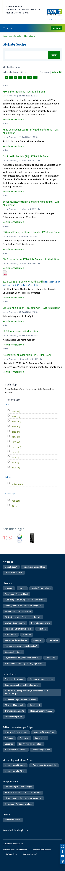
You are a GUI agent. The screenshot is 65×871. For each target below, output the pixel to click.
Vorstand (9, 588)
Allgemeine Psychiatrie (14, 679)
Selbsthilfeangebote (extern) (30, 744)
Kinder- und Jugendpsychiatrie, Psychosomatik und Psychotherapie (26, 692)
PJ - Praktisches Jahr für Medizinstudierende (23, 617)
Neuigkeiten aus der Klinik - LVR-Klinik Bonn (27, 355)
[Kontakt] (62, 861)
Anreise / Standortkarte (41, 588)
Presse (6, 814)
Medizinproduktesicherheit (16, 640)
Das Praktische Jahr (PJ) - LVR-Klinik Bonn (26, 156)
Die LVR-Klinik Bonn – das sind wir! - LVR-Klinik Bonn (31, 308)
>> (30, 77)
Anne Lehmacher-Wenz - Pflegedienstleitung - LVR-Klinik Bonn (31, 131)
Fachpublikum (10, 781)
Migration (42, 629)
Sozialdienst (35, 705)
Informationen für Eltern (14, 771)
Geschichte (53, 640)
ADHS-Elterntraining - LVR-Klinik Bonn (24, 91)
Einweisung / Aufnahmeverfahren (18, 804)
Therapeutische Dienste (14, 711)
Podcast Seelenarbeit (13, 572)
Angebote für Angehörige (44, 732)
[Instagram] (62, 846)
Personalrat (50, 657)
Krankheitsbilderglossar (16, 830)
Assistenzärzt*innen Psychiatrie (18, 611)
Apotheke (27, 634)
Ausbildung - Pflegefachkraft (16, 594)
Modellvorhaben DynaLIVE (41, 711)
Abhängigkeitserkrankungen (41, 679)
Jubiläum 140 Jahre (13, 652)
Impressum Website (42, 849)
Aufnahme (9, 738)
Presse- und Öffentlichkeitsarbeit (18, 629)
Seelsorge (9, 744)
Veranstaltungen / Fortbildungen (18, 786)
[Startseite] (54, 12)
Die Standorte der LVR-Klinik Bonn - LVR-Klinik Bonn (31, 259)
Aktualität (57, 72)
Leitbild (22, 588)
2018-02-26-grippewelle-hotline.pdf (23, 281)
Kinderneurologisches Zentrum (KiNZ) (20, 699)
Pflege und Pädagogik (14, 705)
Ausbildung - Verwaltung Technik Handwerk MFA (25, 599)
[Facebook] (62, 851)
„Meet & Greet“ (11, 567)
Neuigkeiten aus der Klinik (34, 567)
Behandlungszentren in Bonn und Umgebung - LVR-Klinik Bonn (31, 203)
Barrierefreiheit (30, 854)
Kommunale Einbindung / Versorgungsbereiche (24, 663)
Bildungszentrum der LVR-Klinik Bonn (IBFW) (23, 605)
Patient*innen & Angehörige (18, 727)
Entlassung (24, 738)
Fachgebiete (9, 674)
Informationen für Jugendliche (44, 765)
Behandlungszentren (41, 749)
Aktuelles (8, 561)
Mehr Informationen (13, 119)
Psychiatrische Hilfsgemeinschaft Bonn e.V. (22, 657)
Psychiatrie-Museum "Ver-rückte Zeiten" (21, 646)
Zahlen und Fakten (12, 819)
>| (35, 77)
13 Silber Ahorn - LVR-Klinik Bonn (21, 331)
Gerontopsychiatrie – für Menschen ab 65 (22, 685)
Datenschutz (11, 854)
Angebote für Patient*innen (16, 732)
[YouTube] (62, 856)
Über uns (7, 583)
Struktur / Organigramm (15, 623)
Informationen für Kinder (15, 765)
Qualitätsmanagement (40, 623)
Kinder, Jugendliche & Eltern (18, 760)
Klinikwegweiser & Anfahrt (15, 749)
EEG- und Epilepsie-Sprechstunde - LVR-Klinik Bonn (31, 232)
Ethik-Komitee (10, 634)
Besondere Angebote (13, 716)
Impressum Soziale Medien (15, 849)
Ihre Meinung (40, 738)
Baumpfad (37, 640)
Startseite (17, 36)
